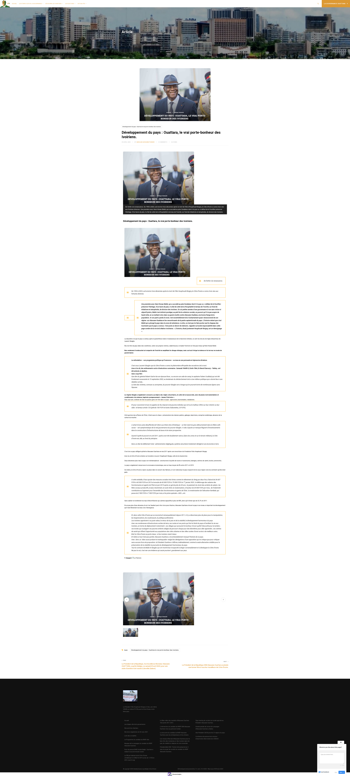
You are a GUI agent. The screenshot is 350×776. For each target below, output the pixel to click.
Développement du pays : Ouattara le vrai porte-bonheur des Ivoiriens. (141, 126)
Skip (336, 772)
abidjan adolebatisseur (145, 142)
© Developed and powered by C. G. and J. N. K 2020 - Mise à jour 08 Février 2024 (200, 769)
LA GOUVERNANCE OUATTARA (335, 3)
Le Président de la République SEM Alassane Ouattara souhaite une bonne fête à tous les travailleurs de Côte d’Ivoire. (205, 664)
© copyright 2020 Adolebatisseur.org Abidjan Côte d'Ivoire (139, 769)
